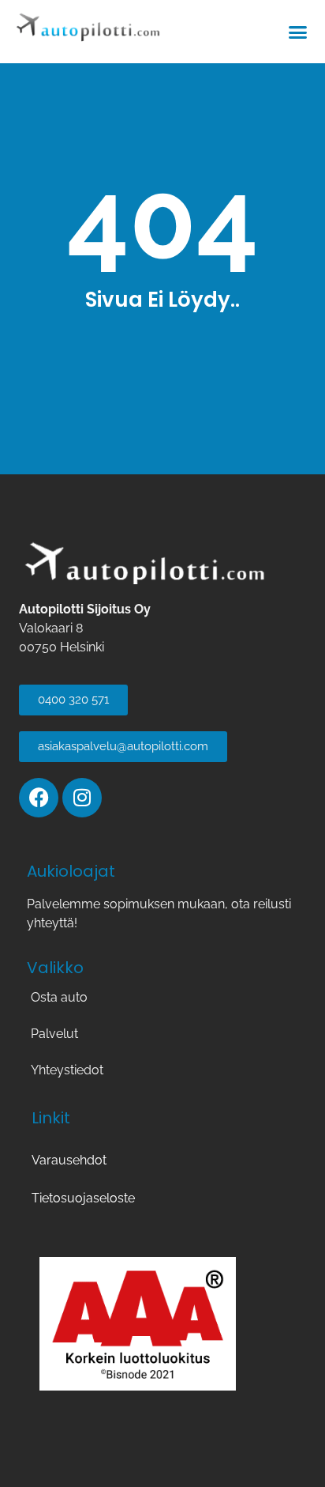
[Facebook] (38, 797)
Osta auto (59, 997)
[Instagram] (82, 797)
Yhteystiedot (67, 1070)
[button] (298, 32)
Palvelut (54, 1033)
